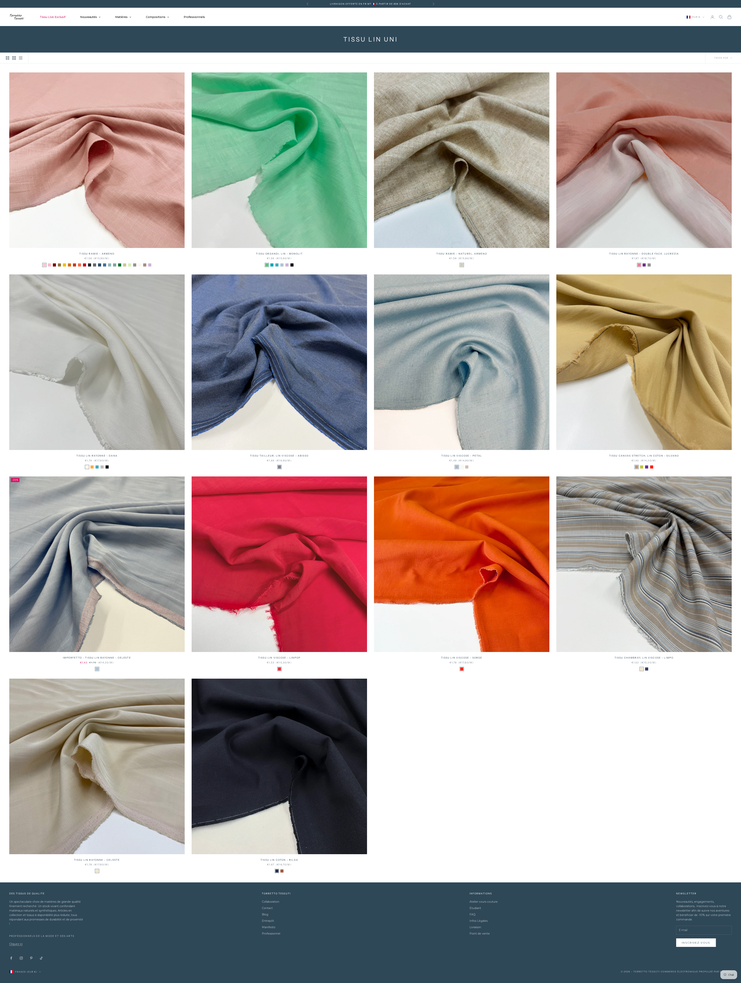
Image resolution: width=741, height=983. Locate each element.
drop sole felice (402, 4)
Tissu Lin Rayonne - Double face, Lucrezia (644, 253)
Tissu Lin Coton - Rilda (279, 859)
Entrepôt (268, 921)
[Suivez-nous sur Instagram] (21, 958)
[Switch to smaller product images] (14, 58)
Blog (265, 914)
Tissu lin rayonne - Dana (97, 455)
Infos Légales (478, 921)
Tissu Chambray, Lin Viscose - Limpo (644, 657)
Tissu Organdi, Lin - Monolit (279, 253)
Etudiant (475, 908)
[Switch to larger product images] (7, 58)
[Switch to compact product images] (20, 58)
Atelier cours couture (483, 901)
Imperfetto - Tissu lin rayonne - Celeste (97, 657)
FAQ (472, 914)
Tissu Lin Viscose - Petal (461, 455)
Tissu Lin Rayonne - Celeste (97, 859)
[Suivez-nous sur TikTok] (41, 958)
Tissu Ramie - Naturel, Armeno (461, 253)
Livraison (475, 927)
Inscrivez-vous (696, 942)
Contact (267, 908)
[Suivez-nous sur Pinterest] (31, 958)
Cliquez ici (16, 944)
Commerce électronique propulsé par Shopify (696, 971)
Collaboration (270, 901)
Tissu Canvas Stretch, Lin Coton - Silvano (644, 455)
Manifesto (268, 927)
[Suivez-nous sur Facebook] (11, 958)
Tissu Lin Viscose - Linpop (279, 657)
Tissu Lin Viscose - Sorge (461, 657)
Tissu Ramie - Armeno (96, 253)
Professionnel (271, 933)
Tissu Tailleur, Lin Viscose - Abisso (279, 455)
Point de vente (479, 933)
